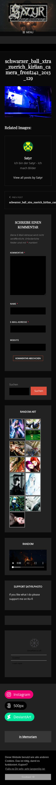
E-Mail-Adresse (19, 322)
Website (14, 340)
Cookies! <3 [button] (28, 777)
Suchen (13, 384)
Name (14, 303)
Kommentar (17, 252)
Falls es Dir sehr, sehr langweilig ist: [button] (25, 769)
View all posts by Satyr (28, 177)
